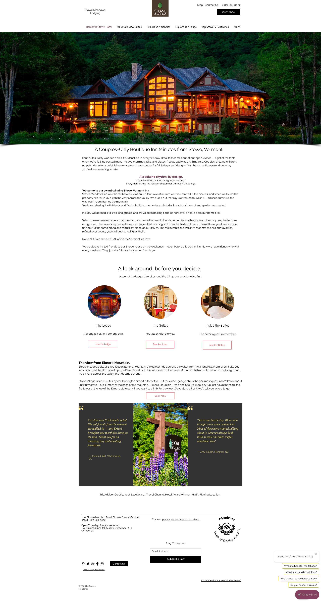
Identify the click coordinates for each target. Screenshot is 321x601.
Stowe (89, 10)
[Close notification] (316, 554)
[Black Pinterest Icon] (83, 564)
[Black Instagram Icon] (102, 564)
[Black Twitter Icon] (88, 564)
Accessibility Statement (94, 569)
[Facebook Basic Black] (97, 564)
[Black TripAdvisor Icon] (93, 564)
